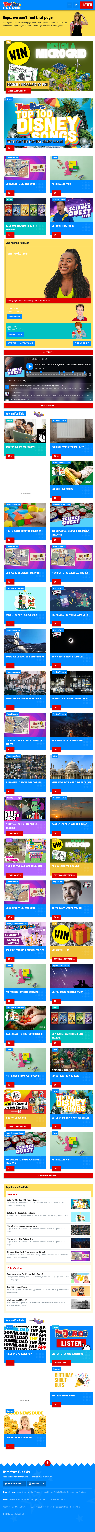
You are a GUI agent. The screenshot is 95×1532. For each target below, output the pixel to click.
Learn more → (14, 833)
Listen (87, 5)
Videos (37, 1492)
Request (12, 343)
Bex (44, 1499)
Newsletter (38, 1483)
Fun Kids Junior (59, 1499)
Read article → (61, 1362)
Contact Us (13, 1507)
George (34, 1499)
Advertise (23, 1507)
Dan (39, 1499)
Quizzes (70, 1492)
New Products (80, 1492)
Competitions (47, 1492)
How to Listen (23, 1499)
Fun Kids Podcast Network (58, 1507)
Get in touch (15, 334)
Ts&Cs (31, 1507)
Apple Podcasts (16, 1483)
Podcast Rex (75, 1507)
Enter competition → (18, 91)
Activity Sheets (60, 1492)
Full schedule (82, 343)
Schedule (13, 1499)
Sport (24, 1492)
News (19, 1492)
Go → (10, 148)
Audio (30, 1492)
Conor (49, 1499)
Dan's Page (14, 316)
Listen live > (48, 352)
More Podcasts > (48, 406)
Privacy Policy (40, 1507)
